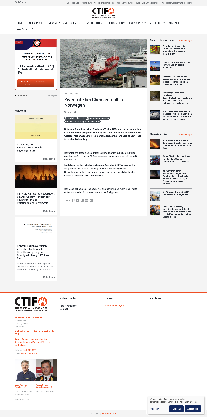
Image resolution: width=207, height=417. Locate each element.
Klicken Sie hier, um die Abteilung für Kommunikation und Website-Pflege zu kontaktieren (32, 342)
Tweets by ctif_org (114, 305)
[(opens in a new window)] (74, 200)
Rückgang (176, 409)
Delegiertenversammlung (173, 3)
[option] (36, 64)
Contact (64, 309)
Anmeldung (87, 3)
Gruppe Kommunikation (98, 118)
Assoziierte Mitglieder (104, 3)
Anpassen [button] (154, 409)
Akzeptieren (192, 409)
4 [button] (24, 95)
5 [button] (26, 95)
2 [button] (18, 95)
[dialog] (176, 405)
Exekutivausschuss (151, 3)
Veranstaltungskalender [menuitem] (63, 24)
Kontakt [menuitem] (174, 23)
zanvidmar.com (109, 413)
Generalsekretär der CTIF (45, 387)
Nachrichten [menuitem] (93, 24)
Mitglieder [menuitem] (155, 24)
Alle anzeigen (185, 40)
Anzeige (51, 96)
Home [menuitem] (19, 24)
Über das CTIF (73, 3)
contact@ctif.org (29, 353)
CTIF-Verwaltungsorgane (128, 3)
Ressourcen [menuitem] (115, 24)
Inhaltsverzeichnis (69, 306)
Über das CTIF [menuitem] (37, 23)
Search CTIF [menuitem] (23, 29)
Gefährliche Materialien (75, 118)
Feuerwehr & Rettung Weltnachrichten (82, 121)
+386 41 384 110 (30, 350)
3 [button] (21, 95)
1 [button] (15, 95)
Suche (189, 3)
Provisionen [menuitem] (135, 24)
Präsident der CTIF (22, 387)
